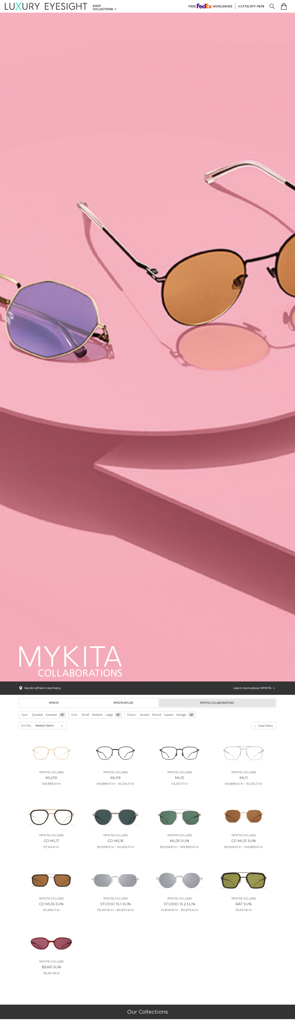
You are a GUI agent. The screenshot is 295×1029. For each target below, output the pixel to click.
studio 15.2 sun (179, 904)
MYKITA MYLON (123, 703)
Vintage (181, 714)
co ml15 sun (243, 841)
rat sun (244, 904)
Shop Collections (103, 7)
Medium (97, 714)
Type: (24, 714)
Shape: (131, 714)
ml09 (115, 778)
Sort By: (26, 725)
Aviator (145, 714)
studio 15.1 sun (115, 904)
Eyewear (37, 714)
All (62, 714)
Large (109, 714)
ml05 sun (179, 841)
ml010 (51, 778)
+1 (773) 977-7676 (251, 6)
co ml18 (115, 841)
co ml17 (51, 841)
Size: (74, 714)
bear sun (51, 967)
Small (85, 714)
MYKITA (54, 703)
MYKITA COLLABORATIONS (217, 703)
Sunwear (51, 714)
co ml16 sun (51, 904)
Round (156, 714)
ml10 (179, 778)
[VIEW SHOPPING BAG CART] (283, 6)
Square (168, 714)
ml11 (243, 778)
